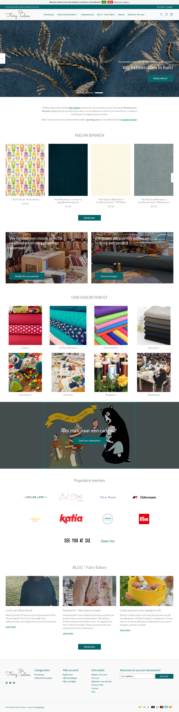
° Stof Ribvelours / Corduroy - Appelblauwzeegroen (68, 201)
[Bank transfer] (157, 707)
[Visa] (144, 707)
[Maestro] (153, 707)
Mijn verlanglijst (69, 681)
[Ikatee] (35, 519)
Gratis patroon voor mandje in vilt (140, 610)
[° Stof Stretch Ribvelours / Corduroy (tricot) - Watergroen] (153, 170)
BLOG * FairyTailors (106, 14)
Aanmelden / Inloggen (165, 7)
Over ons (95, 678)
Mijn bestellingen (70, 678)
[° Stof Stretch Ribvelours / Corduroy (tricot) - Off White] (111, 170)
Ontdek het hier (129, 119)
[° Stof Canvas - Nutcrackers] (25, 170)
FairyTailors (74, 107)
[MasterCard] (161, 707)
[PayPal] (170, 707)
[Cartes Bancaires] (166, 707)
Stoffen (25, 347)
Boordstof (153, 347)
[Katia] (71, 519)
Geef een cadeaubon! (89, 440)
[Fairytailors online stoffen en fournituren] (18, 14)
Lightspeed (40, 707)
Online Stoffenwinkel (43, 678)
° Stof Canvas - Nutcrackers (25, 199)
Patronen (68, 394)
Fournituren (25, 394)
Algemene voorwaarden (101, 681)
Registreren (68, 675)
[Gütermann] (144, 498)
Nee (110, 2)
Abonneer (164, 676)
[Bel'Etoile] (71, 498)
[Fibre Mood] (107, 498)
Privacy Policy (97, 685)
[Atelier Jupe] (35, 498)
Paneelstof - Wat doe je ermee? (82, 610)
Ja (104, 2)
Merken (121, 14)
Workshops (49, 14)
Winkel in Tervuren (136, 14)
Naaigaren (110, 394)
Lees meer (11, 626)
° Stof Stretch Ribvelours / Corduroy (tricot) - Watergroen (154, 201)
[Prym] (144, 519)
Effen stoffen (111, 347)
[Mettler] (107, 519)
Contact (94, 688)
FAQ (93, 692)
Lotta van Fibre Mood (19, 610)
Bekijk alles (89, 217)
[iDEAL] (140, 707)
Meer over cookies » (121, 2)
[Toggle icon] (161, 14)
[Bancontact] (148, 707)
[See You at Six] (77, 541)
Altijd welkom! (160, 78)
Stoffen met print (68, 347)
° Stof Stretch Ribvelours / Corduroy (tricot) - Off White (111, 201)
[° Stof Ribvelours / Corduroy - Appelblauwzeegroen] (68, 170)
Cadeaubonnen (87, 14)
